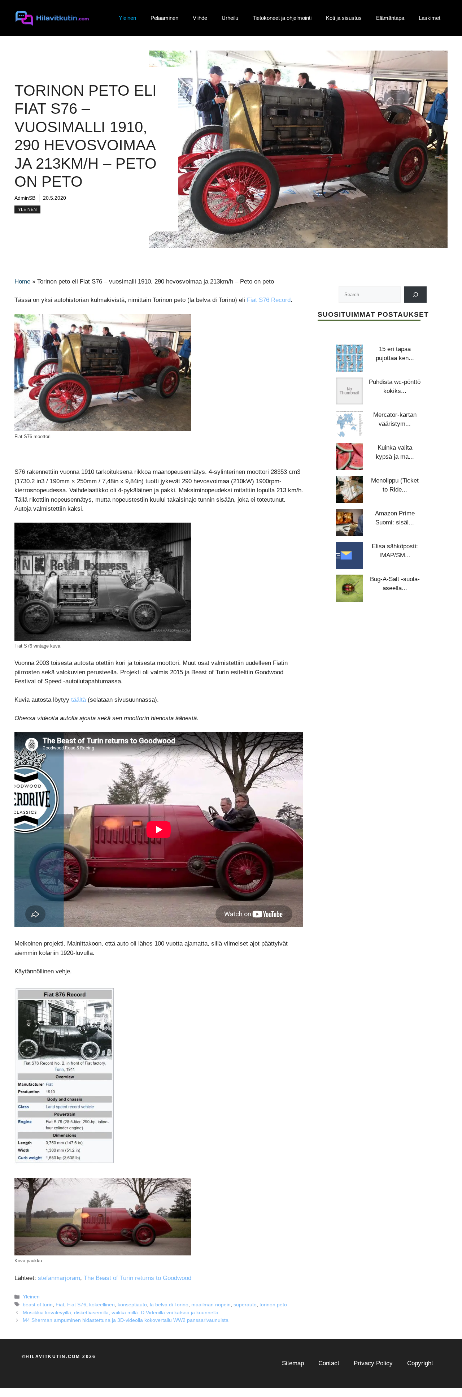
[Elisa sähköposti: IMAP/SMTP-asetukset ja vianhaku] (349, 555)
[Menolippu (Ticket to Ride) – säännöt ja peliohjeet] (349, 489)
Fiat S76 (76, 1304)
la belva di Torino (169, 1304)
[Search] (415, 294)
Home (22, 281)
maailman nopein (211, 1304)
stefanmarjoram (59, 1278)
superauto (245, 1304)
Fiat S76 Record (269, 300)
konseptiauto (132, 1304)
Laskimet (429, 18)
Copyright (420, 1363)
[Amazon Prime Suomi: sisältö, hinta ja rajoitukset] (349, 522)
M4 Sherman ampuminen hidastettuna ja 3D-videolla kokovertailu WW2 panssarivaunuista (125, 1320)
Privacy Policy (373, 1363)
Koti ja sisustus (344, 18)
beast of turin (38, 1304)
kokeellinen (102, 1304)
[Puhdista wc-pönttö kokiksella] (349, 391)
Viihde (200, 18)
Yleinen (127, 18)
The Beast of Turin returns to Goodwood (137, 1278)
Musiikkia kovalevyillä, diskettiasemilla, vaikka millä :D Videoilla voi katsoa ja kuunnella (120, 1312)
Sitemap (293, 1363)
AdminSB (24, 198)
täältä (78, 699)
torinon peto (273, 1304)
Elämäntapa (390, 18)
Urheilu (230, 18)
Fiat (60, 1304)
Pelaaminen (164, 18)
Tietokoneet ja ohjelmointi (282, 18)
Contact (328, 1363)
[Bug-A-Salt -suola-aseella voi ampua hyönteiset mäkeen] (349, 588)
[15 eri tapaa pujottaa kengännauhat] (349, 358)
